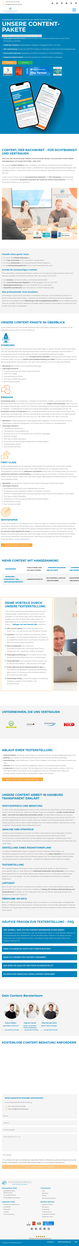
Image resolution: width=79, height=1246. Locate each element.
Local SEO (6, 1212)
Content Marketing (8, 1214)
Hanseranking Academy (48, 1198)
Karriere (44, 1195)
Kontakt (25, 62)
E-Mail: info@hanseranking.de (11, 1197)
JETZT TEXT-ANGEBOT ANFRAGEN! (16, 545)
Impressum (50, 1242)
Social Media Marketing (48, 1214)
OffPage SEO (6, 1209)
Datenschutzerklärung (64, 1242)
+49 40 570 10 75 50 (12, 2)
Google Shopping (47, 1212)
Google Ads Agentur (47, 1204)
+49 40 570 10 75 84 (12, 1030)
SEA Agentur (45, 1207)
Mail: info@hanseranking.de (18, 1109)
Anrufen (9, 62)
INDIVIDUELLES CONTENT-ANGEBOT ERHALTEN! (22, 779)
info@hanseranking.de (13, 4)
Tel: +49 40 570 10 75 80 (16, 1106)
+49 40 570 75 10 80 (31, 1030)
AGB (75, 1242)
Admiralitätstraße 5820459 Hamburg (9, 1191)
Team (43, 1191)
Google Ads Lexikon (47, 1216)
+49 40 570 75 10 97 (50, 1030)
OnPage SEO (6, 1207)
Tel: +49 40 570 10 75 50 (9, 1195)
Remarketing (45, 1209)
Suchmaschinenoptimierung (11, 1204)
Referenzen (45, 1193)
